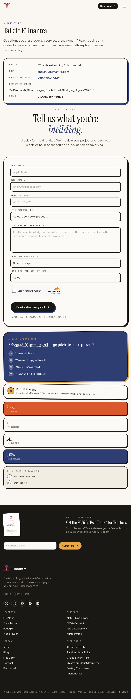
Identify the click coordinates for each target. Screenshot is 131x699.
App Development (77, 628)
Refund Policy (96, 692)
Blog (6, 652)
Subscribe (68, 545)
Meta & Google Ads (78, 617)
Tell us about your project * (27, 225)
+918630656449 (49, 78)
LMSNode (8, 617)
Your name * (17, 166)
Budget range (24, 256)
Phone (20, 195)
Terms (72, 692)
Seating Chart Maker (78, 668)
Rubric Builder (74, 673)
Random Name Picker (79, 652)
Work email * (18, 180)
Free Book (9, 657)
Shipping (112, 692)
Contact (8, 662)
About (7, 647)
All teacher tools (76, 647)
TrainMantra (10, 623)
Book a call (106, 6)
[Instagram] (14, 603)
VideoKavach (10, 633)
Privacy (82, 692)
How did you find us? (29, 271)
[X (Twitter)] (6, 603)
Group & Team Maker (78, 657)
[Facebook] (30, 603)
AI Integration (74, 633)
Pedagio (8, 628)
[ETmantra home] (6, 6)
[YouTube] (22, 603)
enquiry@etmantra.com (53, 71)
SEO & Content (75, 623)
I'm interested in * (22, 210)
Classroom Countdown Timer (83, 662)
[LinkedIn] (38, 603)
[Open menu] (124, 6)
